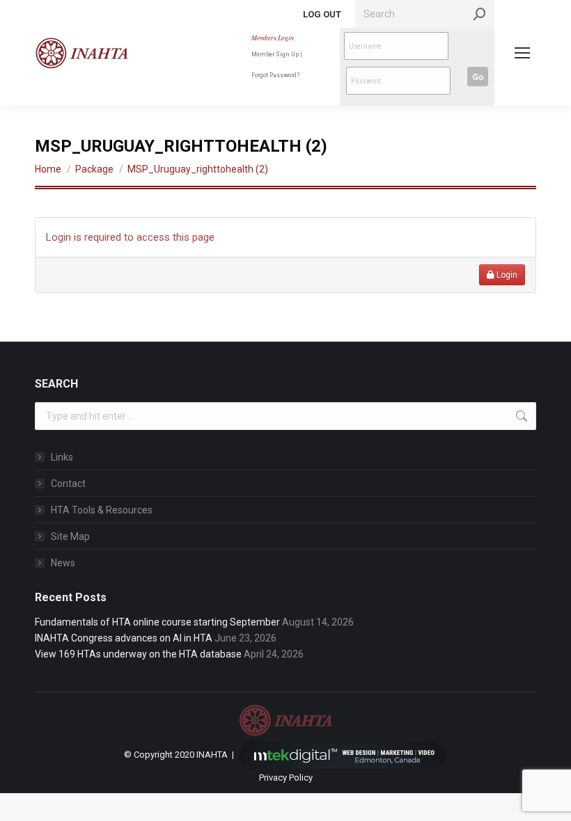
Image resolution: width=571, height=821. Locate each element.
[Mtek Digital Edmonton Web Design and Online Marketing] (342, 754)
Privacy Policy (286, 777)
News (63, 562)
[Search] (480, 14)
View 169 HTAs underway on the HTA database (138, 654)
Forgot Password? (275, 75)
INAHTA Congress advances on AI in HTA (123, 638)
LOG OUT (322, 14)
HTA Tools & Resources (101, 510)
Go (478, 76)
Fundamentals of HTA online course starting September (157, 622)
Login (505, 275)
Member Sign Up (275, 54)
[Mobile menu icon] (522, 53)
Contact (68, 483)
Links (62, 457)
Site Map (70, 536)
